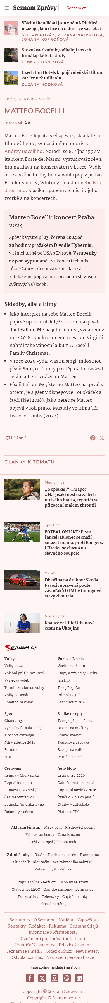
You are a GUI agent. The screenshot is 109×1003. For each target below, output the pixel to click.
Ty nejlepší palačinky (75, 721)
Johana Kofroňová (45, 39)
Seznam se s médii (24, 951)
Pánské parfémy (53, 904)
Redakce (37, 926)
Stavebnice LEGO (26, 890)
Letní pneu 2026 (71, 776)
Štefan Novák (38, 35)
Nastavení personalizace (70, 957)
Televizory (50, 897)
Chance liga (14, 721)
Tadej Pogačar (69, 688)
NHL (8, 757)
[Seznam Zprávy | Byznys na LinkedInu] (79, 978)
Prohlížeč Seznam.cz (35, 945)
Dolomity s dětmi (18, 812)
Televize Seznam (74, 945)
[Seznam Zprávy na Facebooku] (30, 978)
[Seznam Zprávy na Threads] (67, 978)
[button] (11, 28)
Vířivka (65, 869)
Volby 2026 (13, 666)
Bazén (40, 855)
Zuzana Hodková (42, 84)
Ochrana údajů (84, 926)
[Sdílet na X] (102, 438)
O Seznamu (45, 920)
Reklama (57, 926)
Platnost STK (68, 812)
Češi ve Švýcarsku (19, 797)
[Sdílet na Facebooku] (93, 438)
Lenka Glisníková (43, 62)
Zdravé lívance (70, 735)
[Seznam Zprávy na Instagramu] (54, 978)
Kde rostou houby (39, 835)
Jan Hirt (64, 680)
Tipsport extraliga (19, 735)
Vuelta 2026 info (71, 666)
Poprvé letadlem (18, 783)
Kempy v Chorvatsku (21, 776)
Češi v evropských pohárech (53, 842)
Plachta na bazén (62, 855)
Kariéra (66, 920)
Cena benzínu (69, 835)
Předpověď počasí (80, 828)
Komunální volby (18, 702)
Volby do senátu (17, 695)
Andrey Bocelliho (23, 151)
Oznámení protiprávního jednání (53, 939)
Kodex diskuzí (58, 951)
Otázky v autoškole (73, 805)
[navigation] (6, 7)
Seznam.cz (76, 8)
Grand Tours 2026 (72, 702)
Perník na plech (71, 757)
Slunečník (21, 862)
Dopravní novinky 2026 (77, 790)
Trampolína (89, 855)
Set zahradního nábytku (73, 862)
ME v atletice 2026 (19, 743)
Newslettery (87, 951)
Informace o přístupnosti (53, 932)
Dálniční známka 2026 (76, 783)
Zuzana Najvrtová (80, 35)
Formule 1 (12, 750)
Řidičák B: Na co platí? (76, 797)
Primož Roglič (69, 695)
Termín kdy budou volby (24, 688)
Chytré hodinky (75, 897)
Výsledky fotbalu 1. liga (23, 728)
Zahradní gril (45, 869)
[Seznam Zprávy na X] (42, 978)
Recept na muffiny (73, 728)
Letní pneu (84, 890)
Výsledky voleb (16, 680)
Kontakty (17, 926)
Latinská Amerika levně (24, 805)
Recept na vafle (70, 750)
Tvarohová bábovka (73, 743)
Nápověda (86, 920)
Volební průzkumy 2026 (24, 673)
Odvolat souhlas (27, 957)
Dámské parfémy (58, 890)
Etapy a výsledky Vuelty (77, 673)
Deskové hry (28, 897)
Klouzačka (41, 862)
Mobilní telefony (74, 882)
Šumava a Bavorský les (23, 790)
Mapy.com (53, 828)
